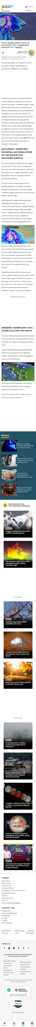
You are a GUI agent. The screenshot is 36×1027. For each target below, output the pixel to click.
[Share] (3, 52)
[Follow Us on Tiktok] (18, 948)
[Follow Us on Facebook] (4, 948)
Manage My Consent (9, 893)
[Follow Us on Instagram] (9, 948)
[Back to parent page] (6, 9)
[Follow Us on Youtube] (14, 948)
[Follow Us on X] (28, 948)
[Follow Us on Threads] (23, 948)
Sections (28, 10)
